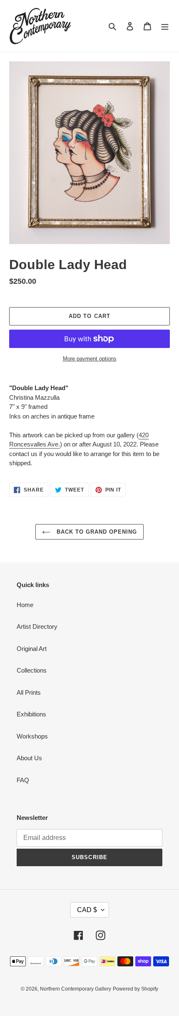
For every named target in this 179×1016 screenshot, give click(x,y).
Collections (32, 670)
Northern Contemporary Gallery (75, 989)
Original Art (32, 648)
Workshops (32, 736)
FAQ (23, 780)
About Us (29, 757)
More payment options (90, 358)
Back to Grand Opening (96, 532)
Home (25, 604)
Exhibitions (31, 714)
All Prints (29, 692)
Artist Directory (37, 626)
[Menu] (165, 26)
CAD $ (87, 909)
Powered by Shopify (135, 989)
